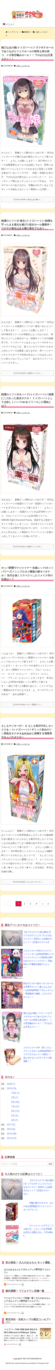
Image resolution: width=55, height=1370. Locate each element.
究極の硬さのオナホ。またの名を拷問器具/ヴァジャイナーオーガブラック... (38, 1206)
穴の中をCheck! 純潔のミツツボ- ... (27, 373)
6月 (15, 1111)
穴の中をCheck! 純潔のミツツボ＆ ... (27, 546)
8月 (15, 1101)
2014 (11, 1138)
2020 (11, 1083)
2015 (11, 1133)
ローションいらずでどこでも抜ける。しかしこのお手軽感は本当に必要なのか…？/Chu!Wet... (38, 1230)
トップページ (13, 32)
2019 (11, 1088)
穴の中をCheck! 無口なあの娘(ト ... (27, 199)
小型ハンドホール (23, 66)
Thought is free (42, 1363)
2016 (11, 1129)
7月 (15, 1106)
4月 (14, 1120)
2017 (11, 1124)
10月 (15, 1092)
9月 (14, 1097)
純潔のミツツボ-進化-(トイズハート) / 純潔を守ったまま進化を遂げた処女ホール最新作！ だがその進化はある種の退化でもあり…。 (27, 224)
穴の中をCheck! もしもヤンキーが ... (27, 882)
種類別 (27, 32)
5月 (14, 1115)
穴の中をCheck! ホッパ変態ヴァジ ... (27, 704)
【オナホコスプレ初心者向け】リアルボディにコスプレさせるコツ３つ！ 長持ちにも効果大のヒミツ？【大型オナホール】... (38, 1187)
